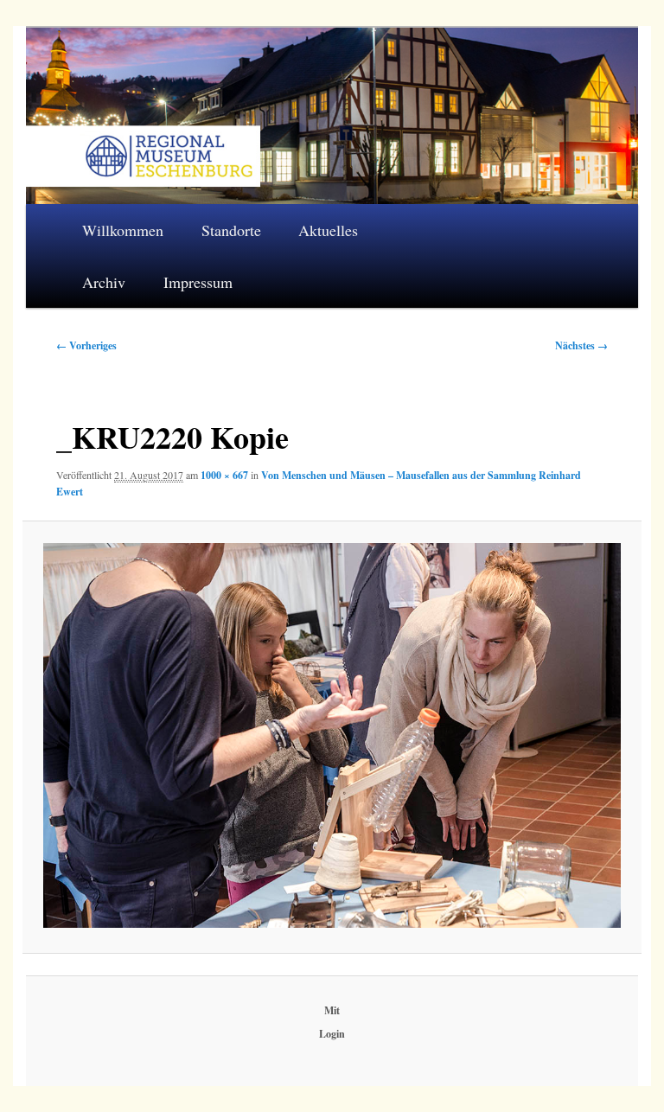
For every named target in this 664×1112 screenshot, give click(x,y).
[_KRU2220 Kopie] (331, 735)
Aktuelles (328, 230)
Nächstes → (581, 345)
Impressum (198, 282)
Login (332, 1033)
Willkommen (122, 230)
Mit (332, 1010)
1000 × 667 (224, 475)
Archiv (103, 282)
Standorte (231, 230)
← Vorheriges (86, 345)
